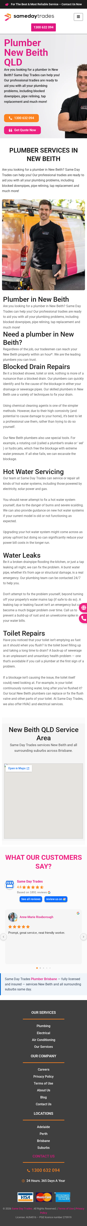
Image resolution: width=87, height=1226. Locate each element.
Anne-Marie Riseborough (36, 917)
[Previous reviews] (3, 936)
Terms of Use (66, 1208)
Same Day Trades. (22, 1208)
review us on (54, 899)
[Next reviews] (83, 936)
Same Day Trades (30, 881)
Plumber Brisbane (44, 979)
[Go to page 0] (37, 968)
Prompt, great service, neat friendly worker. (36, 932)
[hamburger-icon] (78, 17)
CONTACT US (44, 1156)
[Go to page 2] (43, 967)
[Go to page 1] (40, 968)
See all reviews (30, 899)
